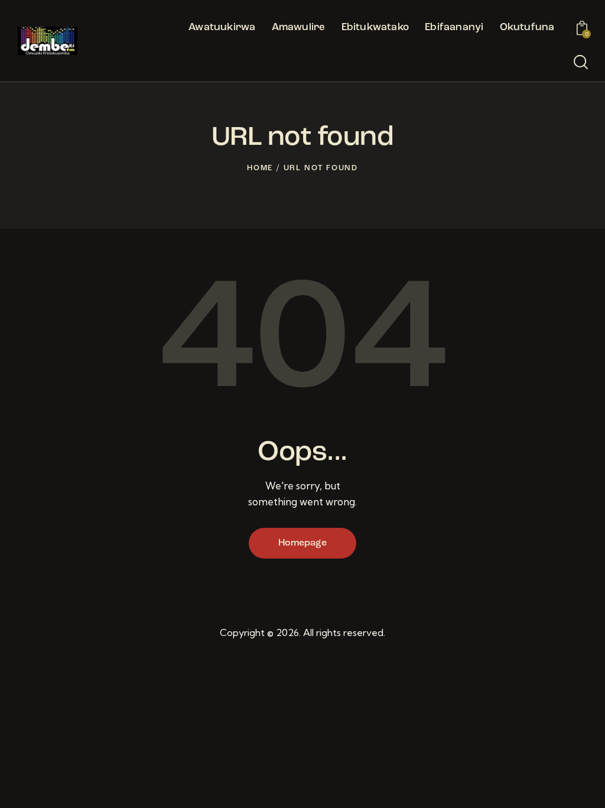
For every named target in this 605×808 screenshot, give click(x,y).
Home (260, 168)
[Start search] (581, 62)
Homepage (302, 543)
